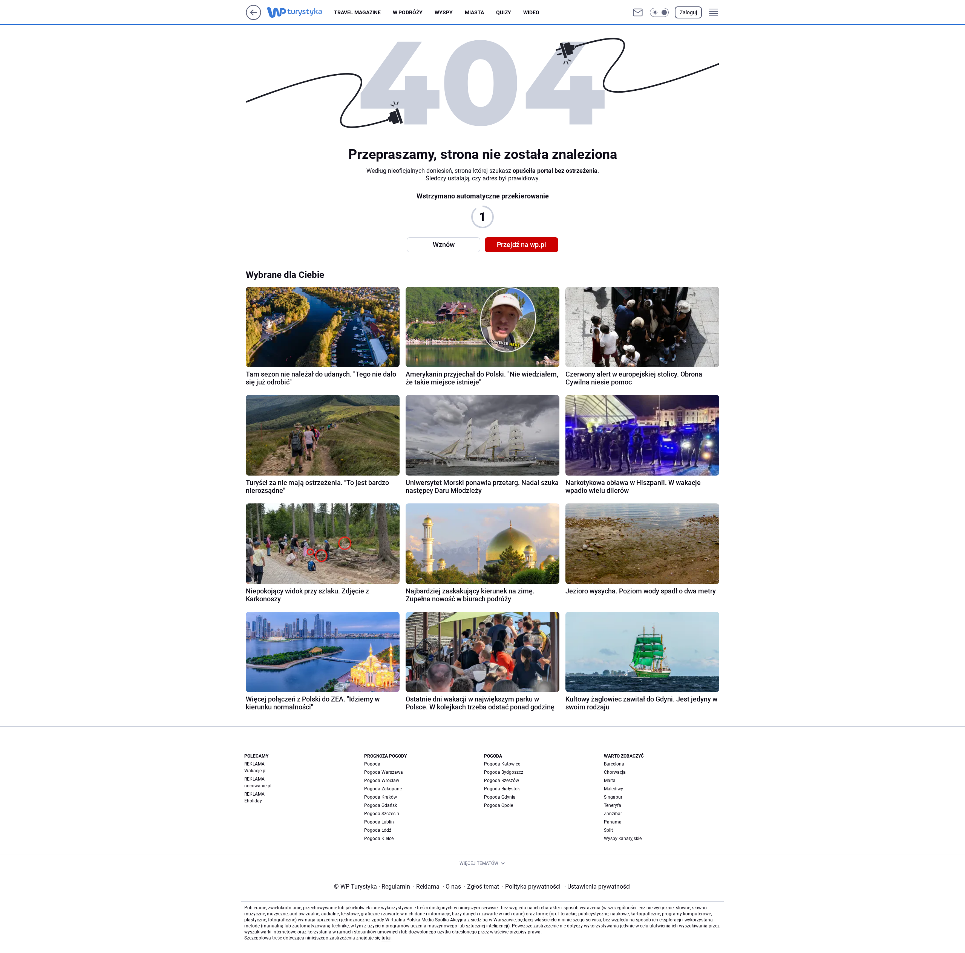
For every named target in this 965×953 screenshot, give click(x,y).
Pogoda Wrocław (381, 780)
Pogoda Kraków (380, 797)
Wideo (531, 12)
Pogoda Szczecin (381, 813)
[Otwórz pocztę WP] (638, 12)
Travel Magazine (357, 12)
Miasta (474, 12)
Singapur (613, 797)
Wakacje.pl (255, 770)
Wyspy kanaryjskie (623, 838)
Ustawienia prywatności (597, 886)
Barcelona (614, 764)
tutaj (386, 938)
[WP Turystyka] (300, 12)
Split (608, 830)
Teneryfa (612, 805)
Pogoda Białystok (502, 788)
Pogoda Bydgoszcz (503, 772)
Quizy (503, 12)
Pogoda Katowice (502, 764)
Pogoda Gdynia (500, 797)
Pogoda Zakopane (383, 788)
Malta (610, 780)
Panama (613, 822)
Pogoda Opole (498, 805)
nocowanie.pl (257, 785)
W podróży (408, 12)
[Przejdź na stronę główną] (253, 17)
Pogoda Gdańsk (380, 805)
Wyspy (444, 12)
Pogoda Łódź (377, 830)
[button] (659, 12)
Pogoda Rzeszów (501, 780)
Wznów (444, 245)
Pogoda (372, 764)
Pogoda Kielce (379, 838)
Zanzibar (613, 813)
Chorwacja (615, 772)
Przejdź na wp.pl (521, 245)
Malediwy (613, 788)
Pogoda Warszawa (383, 772)
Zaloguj (688, 12)
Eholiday (253, 801)
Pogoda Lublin (379, 822)
